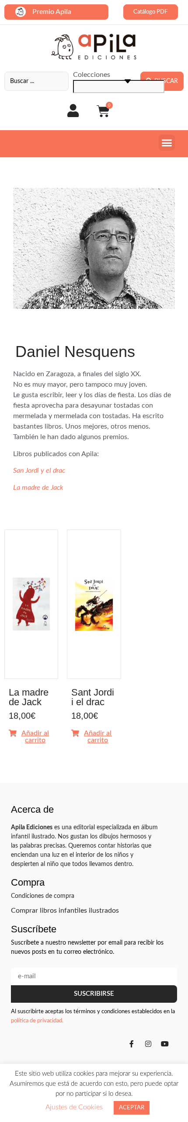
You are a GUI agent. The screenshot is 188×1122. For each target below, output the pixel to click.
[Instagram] (148, 1043)
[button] (167, 143)
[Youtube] (164, 1043)
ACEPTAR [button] (131, 1108)
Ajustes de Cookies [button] (74, 1107)
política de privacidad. (37, 1021)
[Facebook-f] (131, 1043)
